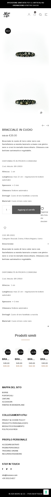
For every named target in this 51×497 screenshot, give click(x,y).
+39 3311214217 (8, 478)
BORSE (5, 393)
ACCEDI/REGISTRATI (10, 445)
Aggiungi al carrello (26, 210)
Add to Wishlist (5, 227)
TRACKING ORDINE (10, 451)
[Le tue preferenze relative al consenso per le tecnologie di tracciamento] (46, 492)
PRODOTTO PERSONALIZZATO (15, 423)
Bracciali (14, 239)
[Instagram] (11, 469)
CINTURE (6, 399)
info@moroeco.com (9, 475)
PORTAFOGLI (7, 396)
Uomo (40, 239)
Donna (20, 239)
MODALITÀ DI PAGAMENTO (13, 426)
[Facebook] (2, 469)
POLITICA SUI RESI (9, 429)
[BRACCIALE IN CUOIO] (43, 125)
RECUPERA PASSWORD (12, 454)
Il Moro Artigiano (30, 239)
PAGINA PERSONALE (10, 448)
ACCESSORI (7, 402)
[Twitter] (7, 469)
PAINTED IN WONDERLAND (13, 405)
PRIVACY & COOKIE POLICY (13, 420)
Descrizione (7, 244)
